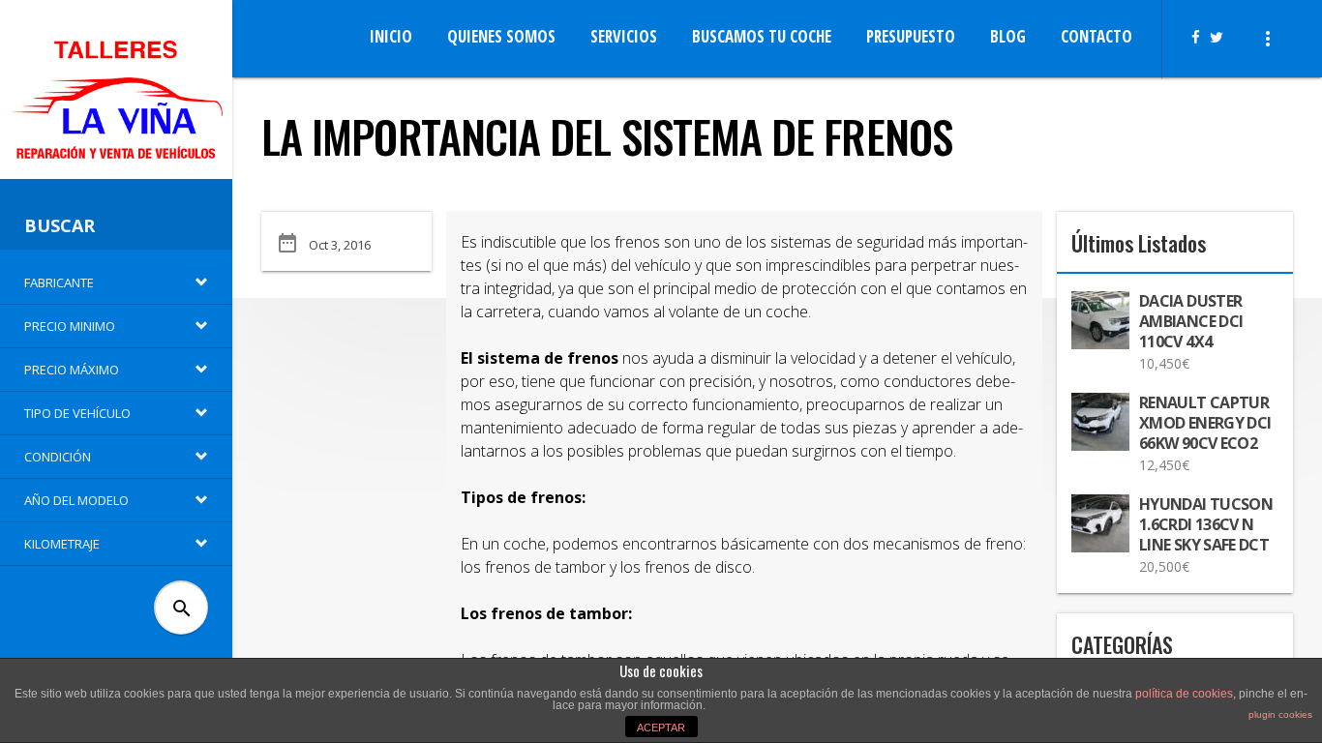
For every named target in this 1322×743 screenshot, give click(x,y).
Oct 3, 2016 (340, 244)
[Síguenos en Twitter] (1221, 36)
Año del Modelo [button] (76, 500)
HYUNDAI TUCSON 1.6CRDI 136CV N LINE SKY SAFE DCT (1206, 524)
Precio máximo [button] (71, 369)
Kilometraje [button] (62, 543)
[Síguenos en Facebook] (1200, 36)
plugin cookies (1280, 714)
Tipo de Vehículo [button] (77, 413)
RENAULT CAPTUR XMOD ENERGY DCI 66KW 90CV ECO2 (1205, 423)
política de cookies (1184, 693)
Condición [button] (57, 456)
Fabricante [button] (59, 282)
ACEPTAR (661, 727)
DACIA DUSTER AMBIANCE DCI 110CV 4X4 (1191, 321)
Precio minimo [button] (69, 326)
